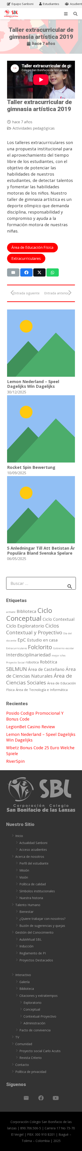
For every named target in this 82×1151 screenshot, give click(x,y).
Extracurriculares (16, 648)
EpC (22, 640)
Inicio (19, 836)
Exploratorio (32, 1002)
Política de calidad (32, 884)
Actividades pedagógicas (34, 128)
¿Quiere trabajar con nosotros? (42, 918)
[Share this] (26, 272)
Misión (24, 870)
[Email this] (13, 272)
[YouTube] (56, 1098)
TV (17, 1037)
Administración (34, 1023)
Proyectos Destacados (36, 960)
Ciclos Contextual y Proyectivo (34, 629)
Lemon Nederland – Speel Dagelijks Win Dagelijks (33, 384)
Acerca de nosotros (29, 856)
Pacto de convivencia (35, 1030)
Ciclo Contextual (58, 619)
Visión (23, 877)
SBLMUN (16, 668)
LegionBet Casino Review (30, 726)
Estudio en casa (42, 640)
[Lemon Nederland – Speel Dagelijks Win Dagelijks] (41, 343)
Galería (24, 982)
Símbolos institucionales (37, 891)
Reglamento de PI (32, 953)
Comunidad (23, 1044)
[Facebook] (41, 1098)
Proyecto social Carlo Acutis (40, 1051)
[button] (66, 14)
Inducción (26, 946)
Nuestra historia (31, 898)
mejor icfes (58, 655)
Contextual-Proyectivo (39, 1016)
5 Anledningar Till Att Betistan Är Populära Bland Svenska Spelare (41, 550)
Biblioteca (26, 611)
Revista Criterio (30, 1058)
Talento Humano (27, 905)
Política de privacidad (30, 1072)
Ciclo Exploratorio (25, 626)
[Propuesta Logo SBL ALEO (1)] (11, 14)
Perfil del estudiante (34, 863)
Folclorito (40, 647)
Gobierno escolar (63, 648)
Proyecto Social (15, 662)
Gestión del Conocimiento (34, 932)
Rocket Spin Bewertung (31, 467)
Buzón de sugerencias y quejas (42, 925)
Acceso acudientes (33, 849)
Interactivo (23, 975)
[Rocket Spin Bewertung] (41, 429)
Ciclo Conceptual (29, 614)
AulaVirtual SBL (30, 939)
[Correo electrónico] (26, 1098)
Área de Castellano (46, 669)
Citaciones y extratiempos (38, 995)
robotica (32, 662)
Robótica (48, 662)
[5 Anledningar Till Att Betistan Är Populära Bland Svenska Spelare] (41, 509)
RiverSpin (15, 761)
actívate (10, 612)
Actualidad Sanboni (33, 843)
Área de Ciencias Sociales (39, 679)
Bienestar (26, 911)
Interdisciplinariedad (28, 654)
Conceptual (31, 1009)
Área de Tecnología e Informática (42, 689)
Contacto (22, 1065)
